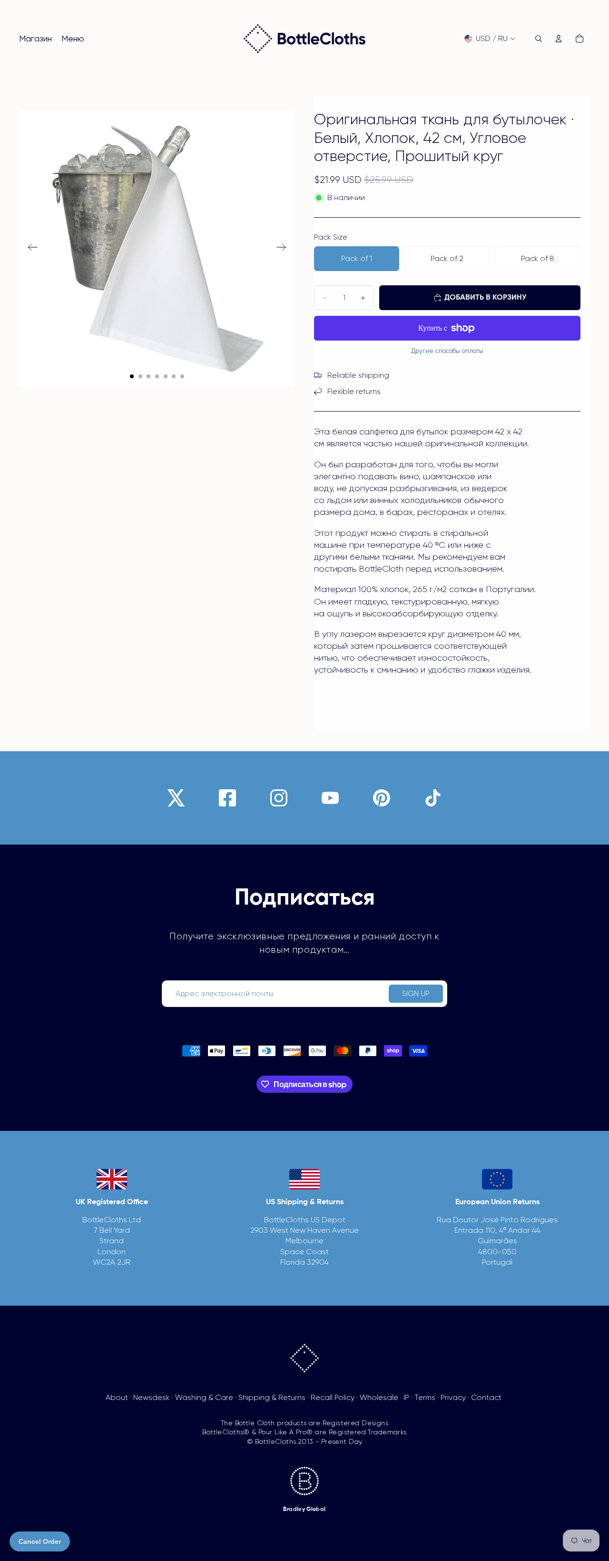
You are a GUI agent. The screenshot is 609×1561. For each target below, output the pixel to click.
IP (406, 1397)
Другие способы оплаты (447, 350)
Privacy (453, 1397)
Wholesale (379, 1397)
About (117, 1397)
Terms (424, 1397)
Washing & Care (204, 1397)
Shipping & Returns (271, 1397)
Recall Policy (332, 1397)
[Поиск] (538, 38)
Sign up (416, 993)
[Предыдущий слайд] (29, 248)
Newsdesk (151, 1397)
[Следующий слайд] (284, 248)
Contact (486, 1397)
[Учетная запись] (558, 38)
